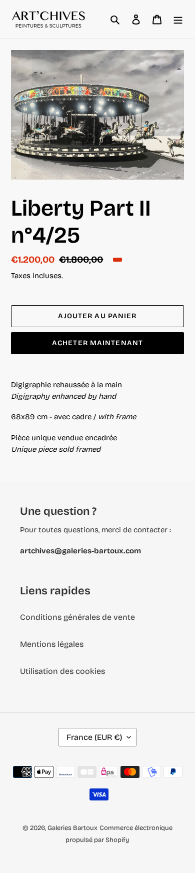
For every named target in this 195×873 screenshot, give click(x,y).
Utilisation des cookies (62, 671)
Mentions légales (52, 644)
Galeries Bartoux (73, 828)
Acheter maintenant (97, 343)
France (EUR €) (94, 737)
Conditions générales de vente (77, 617)
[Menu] (178, 20)
